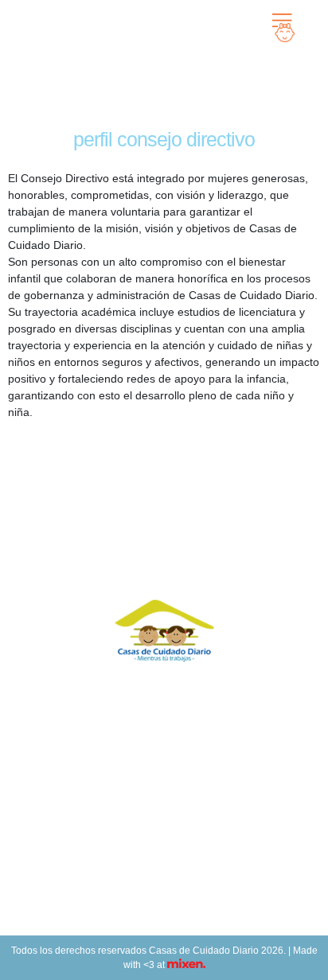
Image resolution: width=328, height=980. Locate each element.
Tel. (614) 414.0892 (164, 841)
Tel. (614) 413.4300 (164, 857)
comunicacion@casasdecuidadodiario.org (164, 888)
